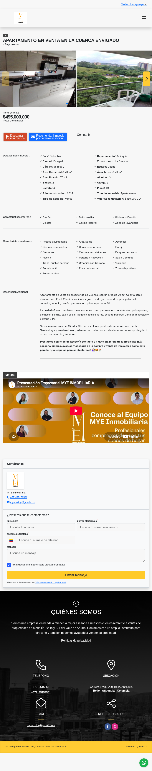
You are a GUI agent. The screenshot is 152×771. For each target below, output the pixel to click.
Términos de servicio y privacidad (50, 582)
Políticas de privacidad (76, 640)
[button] (67, 103)
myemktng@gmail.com (22, 502)
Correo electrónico (87, 520)
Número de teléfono (18, 533)
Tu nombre (13, 520)
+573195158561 (18, 497)
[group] (38, 79)
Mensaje (12, 546)
